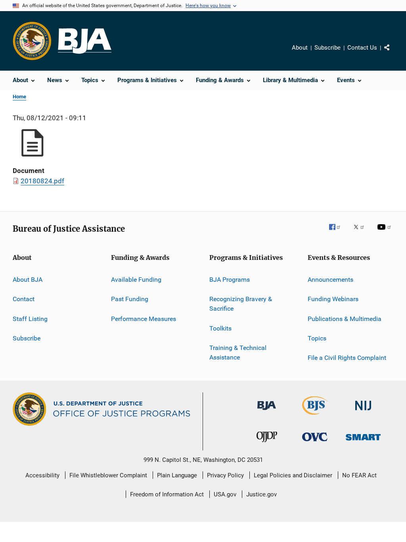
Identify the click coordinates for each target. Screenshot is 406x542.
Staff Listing (30, 319)
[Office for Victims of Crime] (314, 442)
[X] (361, 232)
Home (19, 97)
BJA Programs (229, 279)
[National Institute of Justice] (363, 412)
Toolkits (220, 328)
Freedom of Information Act (167, 494)
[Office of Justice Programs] (32, 40)
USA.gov (225, 494)
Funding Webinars (333, 299)
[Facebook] (338, 232)
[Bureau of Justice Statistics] (315, 416)
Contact (23, 299)
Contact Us (362, 47)
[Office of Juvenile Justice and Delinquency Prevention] (267, 443)
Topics (317, 338)
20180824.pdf (42, 181)
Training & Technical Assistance (237, 352)
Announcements (330, 279)
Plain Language (177, 475)
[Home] (84, 41)
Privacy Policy (225, 475)
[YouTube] (385, 232)
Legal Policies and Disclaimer (293, 475)
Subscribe (327, 47)
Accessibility (42, 475)
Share (393, 53)
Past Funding (129, 299)
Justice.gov (261, 494)
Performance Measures (143, 319)
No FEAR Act (359, 475)
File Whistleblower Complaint (108, 475)
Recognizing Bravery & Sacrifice (240, 303)
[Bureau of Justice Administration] (266, 411)
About (300, 47)
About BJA (27, 279)
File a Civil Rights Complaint (347, 357)
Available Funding (136, 279)
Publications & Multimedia (344, 319)
